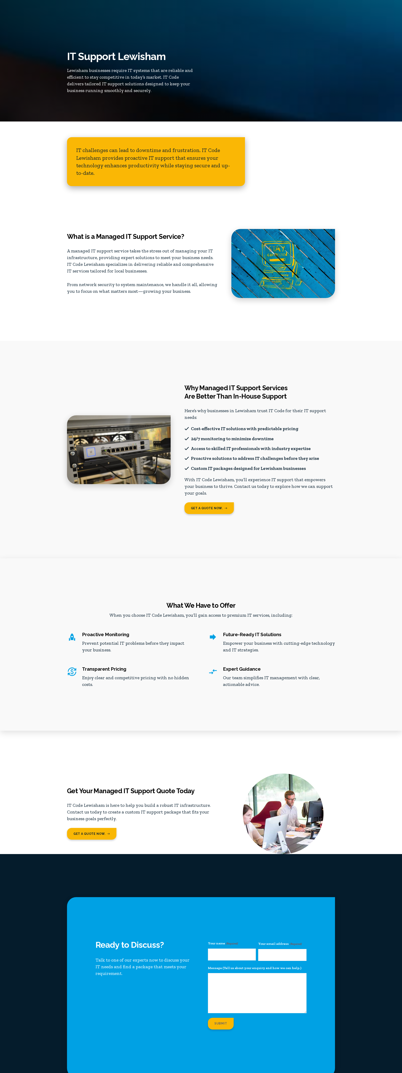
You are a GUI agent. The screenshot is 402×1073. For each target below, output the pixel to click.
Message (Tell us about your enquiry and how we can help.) (254, 968)
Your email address (280, 944)
